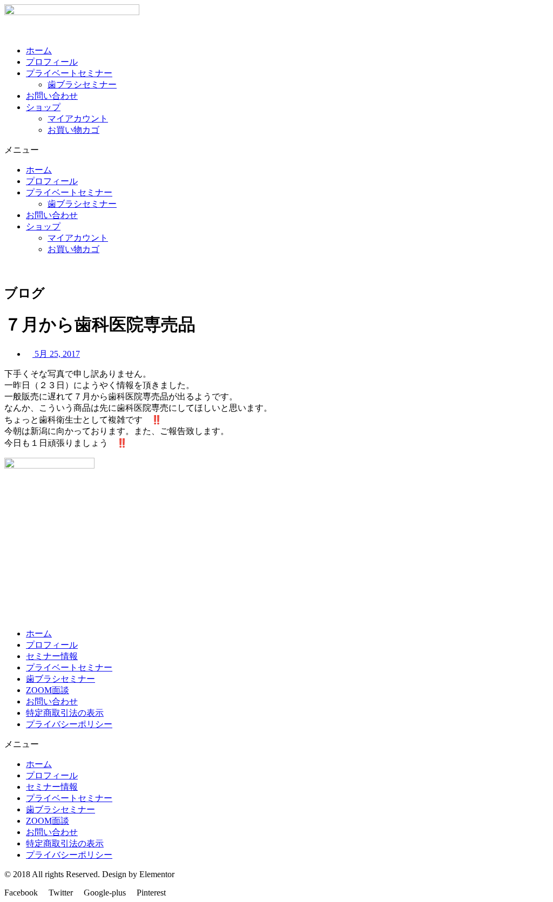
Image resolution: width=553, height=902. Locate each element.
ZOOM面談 (47, 690)
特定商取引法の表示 (65, 712)
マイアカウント (78, 118)
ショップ (43, 107)
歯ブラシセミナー (82, 84)
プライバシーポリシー (69, 724)
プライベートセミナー (69, 73)
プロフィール (52, 61)
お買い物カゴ (73, 129)
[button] (276, 150)
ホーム (39, 50)
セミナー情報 (52, 656)
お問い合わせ (52, 95)
